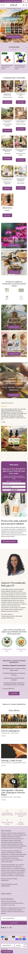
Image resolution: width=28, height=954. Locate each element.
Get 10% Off (14, 490)
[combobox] (13, 487)
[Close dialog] (25, 463)
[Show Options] (24, 487)
